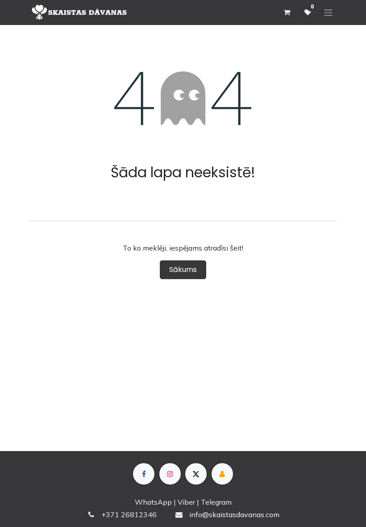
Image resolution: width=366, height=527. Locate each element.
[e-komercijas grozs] (286, 12)
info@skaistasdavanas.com (234, 514)
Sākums (183, 269)
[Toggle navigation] (328, 12)
